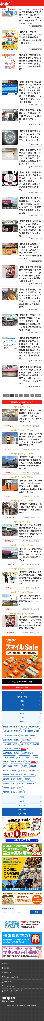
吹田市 (35, 757)
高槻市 (24, 766)
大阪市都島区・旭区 (10, 735)
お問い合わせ (8, 982)
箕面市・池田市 (16, 761)
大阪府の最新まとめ (10, 727)
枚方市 (5, 770)
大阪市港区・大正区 (10, 744)
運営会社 (7, 968)
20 (26, 395)
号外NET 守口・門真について (13, 991)
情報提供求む (8, 972)
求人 (27, 9)
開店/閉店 (36, 9)
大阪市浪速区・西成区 (11, 753)
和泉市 (27, 779)
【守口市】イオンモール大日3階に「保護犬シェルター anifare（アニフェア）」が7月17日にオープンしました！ (30, 415)
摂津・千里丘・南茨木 (11, 766)
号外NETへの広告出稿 (11, 977)
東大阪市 (14, 770)
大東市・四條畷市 (9, 757)
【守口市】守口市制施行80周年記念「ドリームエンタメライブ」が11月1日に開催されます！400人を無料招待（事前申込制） (30, 622)
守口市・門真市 (24, 757)
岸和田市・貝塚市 (9, 783)
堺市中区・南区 (29, 775)
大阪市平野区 (26, 753)
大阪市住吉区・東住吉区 (14, 748)
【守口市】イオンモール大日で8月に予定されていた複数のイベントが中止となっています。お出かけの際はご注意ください (30, 439)
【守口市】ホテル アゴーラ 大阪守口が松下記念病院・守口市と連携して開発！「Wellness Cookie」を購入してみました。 (30, 486)
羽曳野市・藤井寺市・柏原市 (13, 792)
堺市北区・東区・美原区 (11, 775)
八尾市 (23, 770)
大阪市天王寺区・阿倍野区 (30, 744)
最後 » (38, 395)
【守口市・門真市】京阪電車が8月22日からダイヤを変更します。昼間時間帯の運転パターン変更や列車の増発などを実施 (30, 531)
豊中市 (31, 761)
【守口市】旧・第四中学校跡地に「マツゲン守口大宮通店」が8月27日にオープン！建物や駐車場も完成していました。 (30, 554)
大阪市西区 (26, 740)
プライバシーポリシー (11, 986)
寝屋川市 (33, 766)
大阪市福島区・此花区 (31, 731)
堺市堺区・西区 (34, 770)
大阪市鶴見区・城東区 (28, 735)
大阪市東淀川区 (34, 727)
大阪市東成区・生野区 (11, 740)
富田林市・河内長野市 (26, 783)
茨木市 (5, 761)
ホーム (6, 963)
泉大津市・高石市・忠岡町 (12, 779)
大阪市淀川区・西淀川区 (11, 731)
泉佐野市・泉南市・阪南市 (12, 788)
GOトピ (4, 9)
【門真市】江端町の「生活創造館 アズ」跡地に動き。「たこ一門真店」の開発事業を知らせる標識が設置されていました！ (30, 462)
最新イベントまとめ (16, 9)
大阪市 (23, 727)
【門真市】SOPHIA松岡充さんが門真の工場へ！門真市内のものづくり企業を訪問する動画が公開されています (30, 577)
